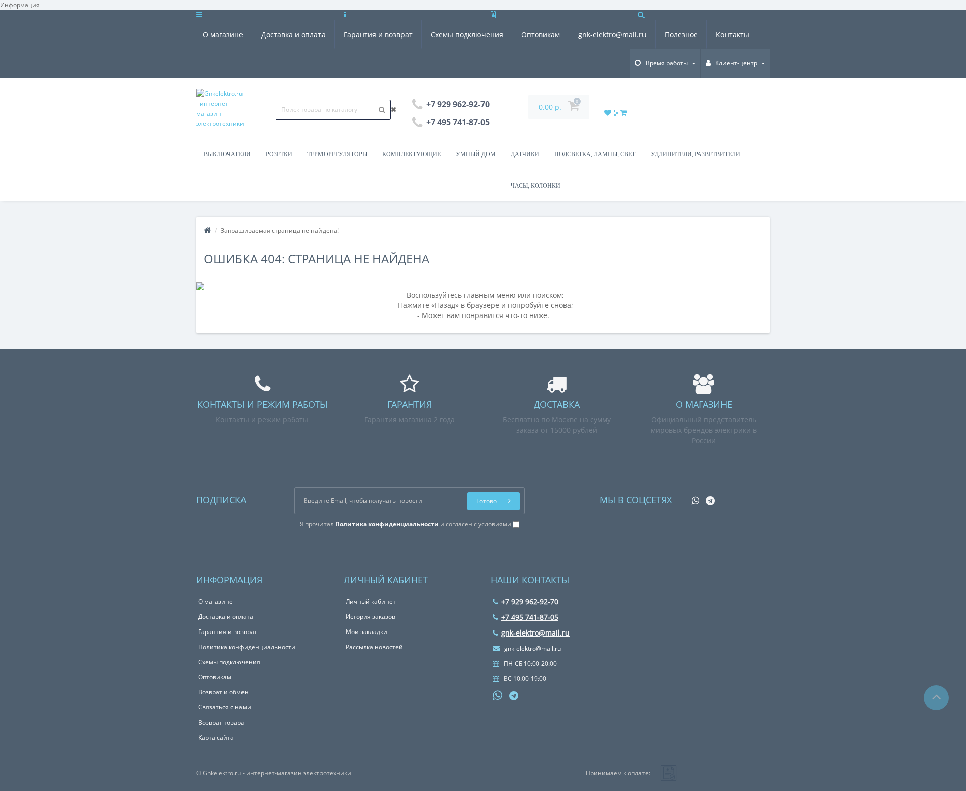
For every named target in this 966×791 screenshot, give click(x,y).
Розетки (279, 154)
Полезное (681, 34)
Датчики (525, 154)
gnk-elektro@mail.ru (612, 34)
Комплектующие (411, 154)
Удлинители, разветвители (695, 154)
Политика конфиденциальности (246, 647)
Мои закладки (366, 631)
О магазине (223, 34)
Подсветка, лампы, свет (594, 154)
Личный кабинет (371, 601)
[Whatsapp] (693, 497)
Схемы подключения (467, 34)
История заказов (370, 616)
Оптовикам (540, 34)
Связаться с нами (224, 707)
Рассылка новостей (374, 647)
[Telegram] (708, 497)
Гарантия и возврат (378, 34)
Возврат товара (221, 722)
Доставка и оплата (293, 34)
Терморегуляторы (337, 154)
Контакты (732, 34)
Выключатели (227, 154)
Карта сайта (216, 737)
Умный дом (476, 154)
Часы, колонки (535, 185)
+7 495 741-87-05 (529, 617)
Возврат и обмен (223, 692)
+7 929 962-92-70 (529, 601)
